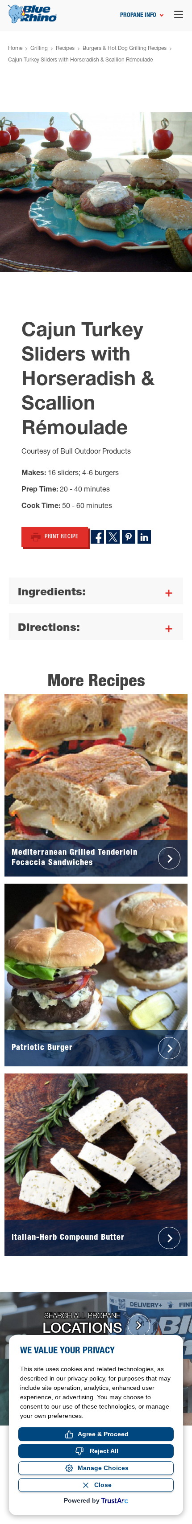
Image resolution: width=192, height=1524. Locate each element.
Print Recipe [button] (62, 537)
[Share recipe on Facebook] (97, 537)
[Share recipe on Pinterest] (128, 537)
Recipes (65, 48)
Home (15, 48)
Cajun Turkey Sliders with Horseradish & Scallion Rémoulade (80, 60)
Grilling (39, 48)
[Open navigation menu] (178, 16)
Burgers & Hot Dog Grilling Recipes (125, 48)
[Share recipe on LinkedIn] (144, 537)
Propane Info (138, 15)
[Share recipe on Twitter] (113, 537)
